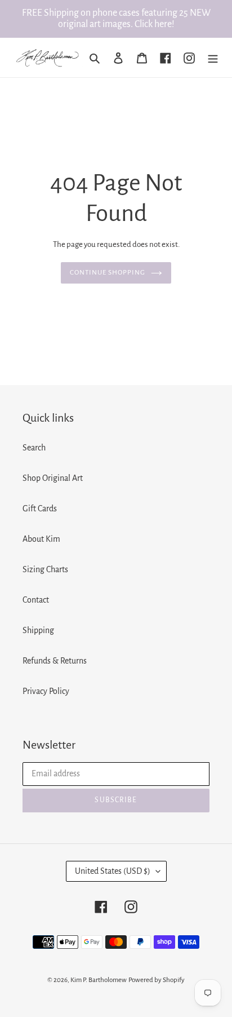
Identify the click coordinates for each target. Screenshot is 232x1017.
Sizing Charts (45, 569)
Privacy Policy (46, 691)
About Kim (41, 538)
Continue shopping (108, 272)
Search (34, 447)
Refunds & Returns (55, 660)
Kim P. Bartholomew (98, 980)
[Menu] (213, 57)
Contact (36, 599)
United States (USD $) (112, 870)
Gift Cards (40, 508)
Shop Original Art (53, 478)
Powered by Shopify (156, 980)
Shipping (38, 630)
